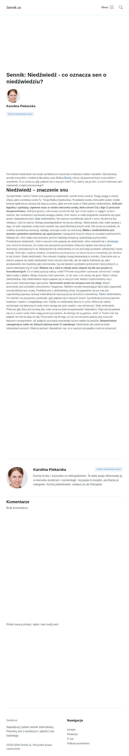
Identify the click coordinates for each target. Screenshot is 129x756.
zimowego (112, 241)
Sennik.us (13, 7)
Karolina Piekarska (20, 106)
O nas (70, 738)
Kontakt (71, 729)
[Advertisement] (64, 48)
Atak (37, 218)
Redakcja (72, 734)
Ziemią (67, 177)
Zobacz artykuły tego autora (109, 469)
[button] (120, 7)
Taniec (102, 294)
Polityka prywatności (78, 743)
